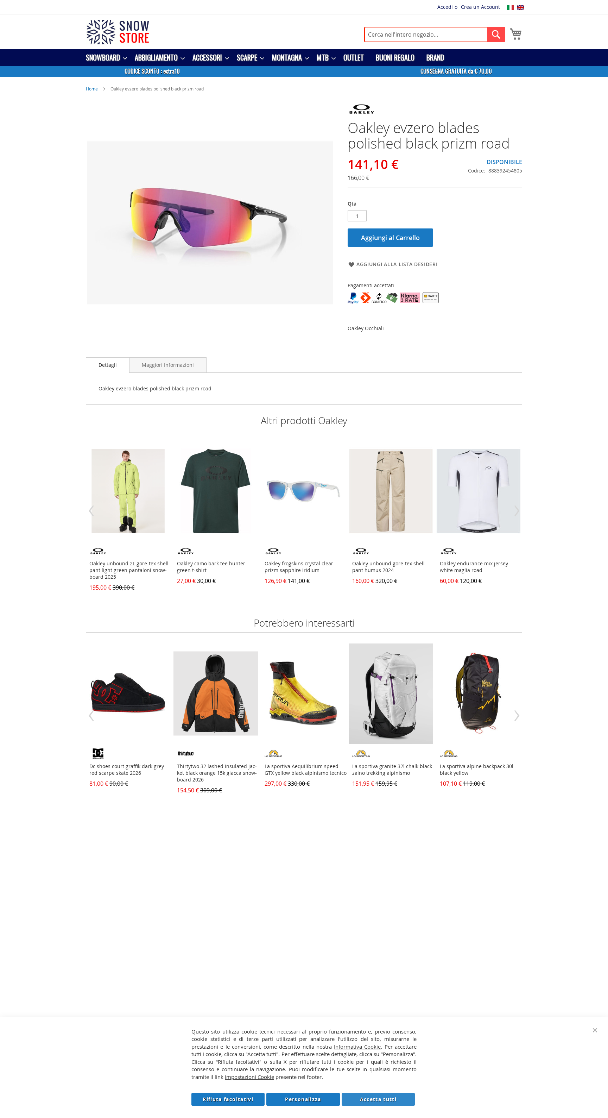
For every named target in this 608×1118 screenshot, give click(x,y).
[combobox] (434, 34)
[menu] (304, 57)
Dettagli (108, 365)
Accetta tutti (378, 1099)
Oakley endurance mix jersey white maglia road (474, 566)
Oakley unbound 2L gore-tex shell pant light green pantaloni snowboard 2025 (129, 570)
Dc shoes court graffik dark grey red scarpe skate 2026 (126, 769)
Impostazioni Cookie (249, 1076)
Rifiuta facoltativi (228, 1099)
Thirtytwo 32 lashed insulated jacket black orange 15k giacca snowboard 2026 (217, 773)
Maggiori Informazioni (168, 365)
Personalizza (303, 1099)
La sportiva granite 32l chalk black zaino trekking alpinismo (392, 769)
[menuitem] (104, 57)
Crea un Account (480, 7)
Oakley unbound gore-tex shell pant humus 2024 (388, 566)
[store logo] (117, 32)
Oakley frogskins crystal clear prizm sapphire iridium (299, 566)
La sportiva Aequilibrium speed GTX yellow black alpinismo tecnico (306, 769)
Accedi (445, 7)
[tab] (107, 365)
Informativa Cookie (357, 1046)
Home (92, 89)
